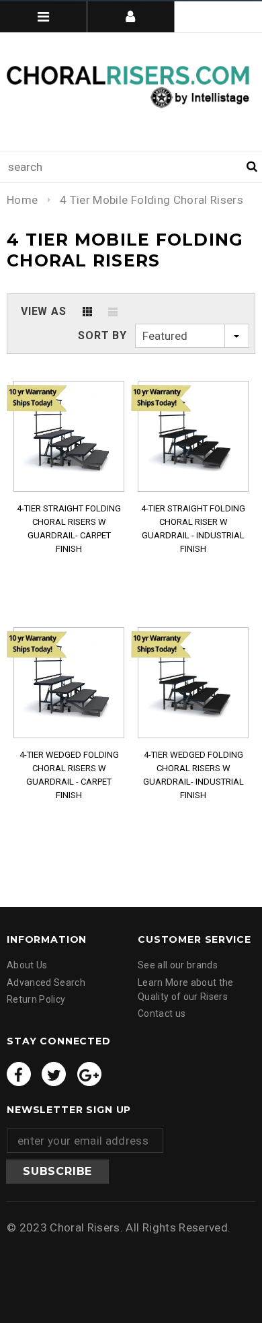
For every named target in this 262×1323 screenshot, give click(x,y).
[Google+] (89, 1074)
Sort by (102, 335)
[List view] (113, 311)
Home (22, 200)
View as (44, 311)
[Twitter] (54, 1074)
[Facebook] (19, 1074)
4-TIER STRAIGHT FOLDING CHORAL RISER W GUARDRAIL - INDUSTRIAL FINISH (193, 528)
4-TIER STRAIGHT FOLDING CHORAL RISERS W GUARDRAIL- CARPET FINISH (69, 528)
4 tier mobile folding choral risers (151, 200)
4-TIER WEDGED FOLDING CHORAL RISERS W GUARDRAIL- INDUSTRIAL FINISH (193, 775)
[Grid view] (87, 311)
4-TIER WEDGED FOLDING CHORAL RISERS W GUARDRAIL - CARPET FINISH (69, 775)
